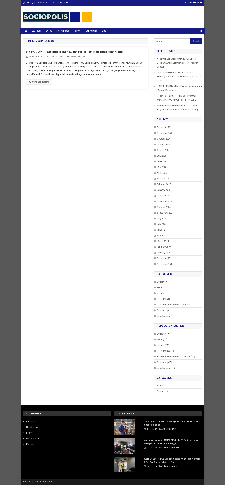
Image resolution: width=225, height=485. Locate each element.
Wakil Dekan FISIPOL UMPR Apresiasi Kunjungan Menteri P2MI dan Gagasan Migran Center (179, 76)
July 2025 (161, 156)
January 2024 (163, 252)
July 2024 (161, 224)
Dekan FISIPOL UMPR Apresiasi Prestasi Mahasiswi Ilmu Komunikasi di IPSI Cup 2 (176, 98)
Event (49, 31)
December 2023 (165, 258)
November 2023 (164, 264)
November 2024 (164, 201)
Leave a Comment (77, 56)
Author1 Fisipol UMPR (53, 56)
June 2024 (162, 230)
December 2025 (165, 127)
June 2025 (162, 161)
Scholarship (91, 31)
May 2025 (162, 167)
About (52, 3)
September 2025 (165, 144)
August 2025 (163, 150)
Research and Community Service (173, 304)
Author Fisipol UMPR (169, 429)
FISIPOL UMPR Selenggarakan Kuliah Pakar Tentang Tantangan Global (75, 52)
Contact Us (63, 3)
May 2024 (162, 235)
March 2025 (163, 178)
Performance (62, 31)
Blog (104, 31)
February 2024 (164, 247)
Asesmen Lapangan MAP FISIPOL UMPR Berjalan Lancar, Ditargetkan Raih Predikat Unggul (177, 63)
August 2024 (163, 218)
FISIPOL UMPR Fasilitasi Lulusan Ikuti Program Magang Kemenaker (179, 88)
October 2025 (164, 139)
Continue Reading (40, 82)
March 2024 (163, 241)
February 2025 (164, 184)
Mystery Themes (60, 482)
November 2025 (164, 133)
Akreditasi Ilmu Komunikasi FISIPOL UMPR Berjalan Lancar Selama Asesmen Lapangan (178, 107)
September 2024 (165, 213)
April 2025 (162, 173)
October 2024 (164, 207)
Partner (77, 31)
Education (37, 31)
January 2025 (163, 190)
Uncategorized (164, 316)
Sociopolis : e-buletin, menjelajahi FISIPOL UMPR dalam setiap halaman (171, 423)
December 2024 (165, 195)
